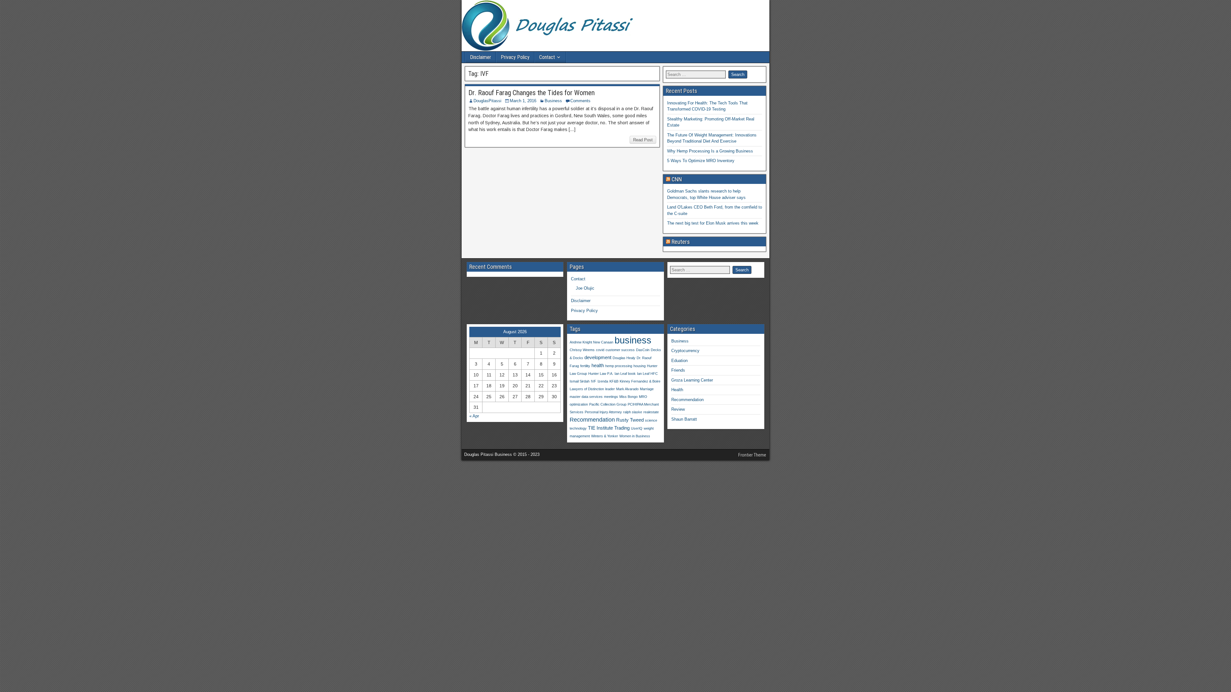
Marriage (647, 389)
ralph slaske (632, 412)
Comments (580, 100)
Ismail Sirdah (580, 381)
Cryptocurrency (685, 350)
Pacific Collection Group (607, 404)
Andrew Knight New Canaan (591, 342)
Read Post (643, 139)
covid (600, 350)
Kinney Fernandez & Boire (640, 381)
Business (553, 100)
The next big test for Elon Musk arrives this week (712, 223)
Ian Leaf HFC (647, 373)
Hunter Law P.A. (600, 373)
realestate (651, 412)
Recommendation (592, 419)
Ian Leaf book (625, 373)
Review (678, 409)
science (651, 420)
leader (610, 389)
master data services (586, 397)
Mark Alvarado (627, 389)
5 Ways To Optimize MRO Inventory (700, 160)
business (633, 340)
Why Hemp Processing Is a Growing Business (710, 151)
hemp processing (618, 366)
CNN (677, 179)
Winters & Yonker (604, 436)
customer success (620, 350)
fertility (585, 366)
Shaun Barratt (684, 419)
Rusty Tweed (630, 420)
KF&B (613, 381)
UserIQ (636, 428)
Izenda (603, 381)
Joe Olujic (585, 288)
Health (677, 389)
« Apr (474, 416)
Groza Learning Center (692, 380)
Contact (547, 57)
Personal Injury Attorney (603, 412)
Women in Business (634, 436)
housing (639, 366)
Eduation (679, 360)
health (597, 365)
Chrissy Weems (582, 350)
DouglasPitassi (487, 100)
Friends (678, 370)
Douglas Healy (624, 358)
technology (578, 428)
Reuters (681, 241)
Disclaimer (480, 57)
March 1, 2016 (523, 100)
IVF (593, 381)
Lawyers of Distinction (587, 389)
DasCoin (642, 350)
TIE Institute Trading (609, 428)
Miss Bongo (628, 397)
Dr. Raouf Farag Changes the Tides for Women (531, 93)
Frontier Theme (752, 455)
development (597, 357)
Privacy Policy (515, 57)
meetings (611, 397)
